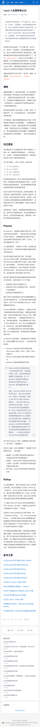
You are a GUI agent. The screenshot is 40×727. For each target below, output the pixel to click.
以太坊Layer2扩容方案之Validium (15, 578)
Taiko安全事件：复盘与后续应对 (13, 651)
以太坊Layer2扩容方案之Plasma (14, 569)
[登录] (37, 2)
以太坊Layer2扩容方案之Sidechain (15, 565)
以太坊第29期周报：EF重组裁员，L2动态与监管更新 (19, 676)
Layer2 (16, 619)
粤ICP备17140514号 (28, 722)
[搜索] (33, 2)
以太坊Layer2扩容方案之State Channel (17, 560)
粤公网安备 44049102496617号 (13, 723)
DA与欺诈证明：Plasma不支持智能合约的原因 (19, 611)
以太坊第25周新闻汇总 (10, 695)
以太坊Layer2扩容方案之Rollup (14, 573)
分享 (31, 630)
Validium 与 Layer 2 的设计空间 (14, 582)
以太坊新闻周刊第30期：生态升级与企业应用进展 (18, 666)
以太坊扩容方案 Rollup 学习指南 (14, 595)
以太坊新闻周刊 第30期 (10, 661)
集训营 (21, 2)
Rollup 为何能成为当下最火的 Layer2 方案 (18, 591)
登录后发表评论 (20, 710)
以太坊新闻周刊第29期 (10, 671)
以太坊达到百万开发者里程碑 (12, 690)
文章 (7, 2)
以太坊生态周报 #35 (9, 642)
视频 (12, 2)
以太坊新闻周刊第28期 (10, 681)
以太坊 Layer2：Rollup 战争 (13, 599)
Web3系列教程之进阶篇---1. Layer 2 (16, 586)
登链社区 (20, 720)
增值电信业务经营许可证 (23, 725)
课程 (16, 2)
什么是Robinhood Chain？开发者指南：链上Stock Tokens (20, 646)
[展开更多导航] (26, 2)
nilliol (5, 14)
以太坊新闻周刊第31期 (10, 656)
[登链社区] (3, 2)
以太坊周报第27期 (9, 685)
